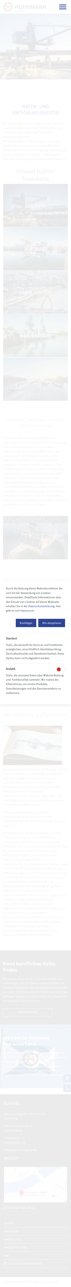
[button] (26, 623)
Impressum (27, 610)
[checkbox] (59, 669)
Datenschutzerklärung (41, 606)
